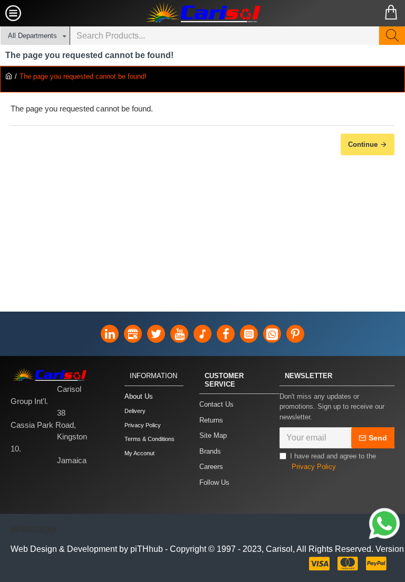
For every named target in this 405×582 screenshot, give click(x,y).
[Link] (384, 525)
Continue (363, 144)
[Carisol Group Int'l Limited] (202, 13)
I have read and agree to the (333, 461)
